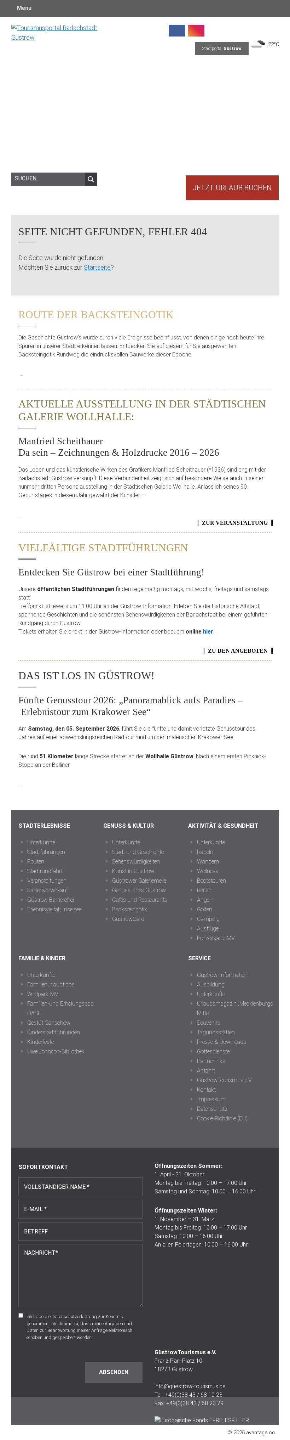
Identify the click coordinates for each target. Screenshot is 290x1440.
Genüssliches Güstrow (139, 890)
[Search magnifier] (91, 179)
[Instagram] (196, 29)
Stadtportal (222, 48)
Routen (35, 861)
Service (199, 958)
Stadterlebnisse (44, 825)
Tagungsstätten (216, 1032)
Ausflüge (208, 928)
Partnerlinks (211, 1061)
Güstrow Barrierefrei (50, 899)
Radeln (205, 852)
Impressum (211, 1099)
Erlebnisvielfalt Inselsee (54, 909)
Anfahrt (206, 1070)
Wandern (208, 861)
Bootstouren (211, 880)
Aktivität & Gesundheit (223, 825)
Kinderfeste (40, 1042)
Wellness (207, 871)
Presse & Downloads (221, 1042)
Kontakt (206, 1089)
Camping (208, 919)
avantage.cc (260, 1432)
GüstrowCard (128, 919)
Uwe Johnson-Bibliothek (56, 1051)
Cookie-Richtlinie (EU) (222, 1118)
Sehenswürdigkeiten (136, 861)
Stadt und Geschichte (138, 852)
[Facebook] (177, 29)
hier (208, 631)
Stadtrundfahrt (45, 871)
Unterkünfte (41, 842)
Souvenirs (208, 1022)
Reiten (204, 890)
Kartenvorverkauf (47, 890)
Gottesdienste (213, 1051)
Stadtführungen (46, 852)
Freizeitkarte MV (216, 938)
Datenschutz (212, 1109)
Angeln (205, 899)
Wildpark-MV (42, 994)
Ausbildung (211, 984)
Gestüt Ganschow (48, 1022)
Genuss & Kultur (128, 825)
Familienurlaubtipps (51, 984)
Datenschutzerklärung (74, 1316)
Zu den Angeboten (238, 651)
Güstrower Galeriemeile (139, 880)
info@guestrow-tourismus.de (190, 1386)
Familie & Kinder (41, 958)
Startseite (97, 267)
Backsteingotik (129, 909)
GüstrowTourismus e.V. (224, 1080)
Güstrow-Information (222, 975)
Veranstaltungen (46, 880)
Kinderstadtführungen (53, 1032)
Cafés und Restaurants (139, 899)
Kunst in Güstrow (133, 871)
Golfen (204, 909)
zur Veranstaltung (235, 523)
